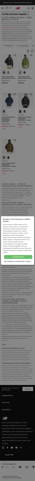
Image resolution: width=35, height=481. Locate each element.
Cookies (5, 242)
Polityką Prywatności (20, 239)
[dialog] (17, 240)
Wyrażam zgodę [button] (18, 257)
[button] (17, 261)
